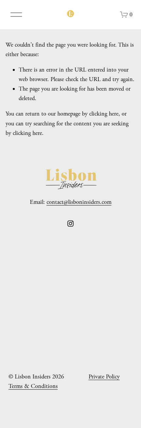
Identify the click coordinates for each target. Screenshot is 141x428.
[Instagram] (70, 223)
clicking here (103, 114)
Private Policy (104, 376)
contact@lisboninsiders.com (79, 202)
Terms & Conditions (33, 386)
